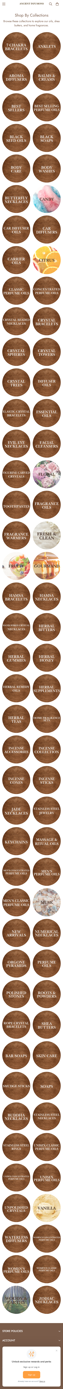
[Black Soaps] (47, 138)
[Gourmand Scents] (47, 566)
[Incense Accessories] (16, 749)
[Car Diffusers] (47, 229)
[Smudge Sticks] (16, 1086)
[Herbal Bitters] (47, 627)
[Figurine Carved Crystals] (16, 474)
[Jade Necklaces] (16, 811)
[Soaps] (47, 1086)
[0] (57, 4)
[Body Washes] (47, 168)
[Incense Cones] (16, 780)
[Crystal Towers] (47, 352)
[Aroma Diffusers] (16, 77)
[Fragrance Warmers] (16, 535)
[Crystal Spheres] (16, 352)
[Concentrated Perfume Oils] (47, 291)
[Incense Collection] (47, 749)
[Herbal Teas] (16, 719)
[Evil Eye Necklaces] (16, 444)
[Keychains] (16, 841)
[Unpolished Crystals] (16, 1208)
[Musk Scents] (47, 902)
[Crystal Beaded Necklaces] (16, 321)
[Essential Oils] (47, 413)
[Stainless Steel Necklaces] (47, 1116)
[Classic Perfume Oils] (16, 291)
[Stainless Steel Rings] (16, 1147)
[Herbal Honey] (47, 658)
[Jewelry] (47, 811)
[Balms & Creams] (47, 77)
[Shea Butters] (47, 1025)
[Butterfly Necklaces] (16, 199)
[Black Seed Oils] (16, 138)
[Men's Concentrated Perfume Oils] (16, 872)
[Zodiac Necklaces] (47, 1300)
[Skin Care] (47, 1055)
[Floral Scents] (47, 474)
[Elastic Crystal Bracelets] (16, 413)
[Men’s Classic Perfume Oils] (16, 902)
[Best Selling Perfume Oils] (47, 107)
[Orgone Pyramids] (16, 963)
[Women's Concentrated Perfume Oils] (47, 1239)
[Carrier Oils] (16, 260)
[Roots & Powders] (47, 994)
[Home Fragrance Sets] (47, 719)
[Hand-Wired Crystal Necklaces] (16, 627)
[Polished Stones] (16, 994)
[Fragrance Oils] (47, 505)
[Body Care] (16, 168)
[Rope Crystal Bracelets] (16, 1025)
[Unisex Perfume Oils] (47, 1178)
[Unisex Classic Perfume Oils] (47, 1147)
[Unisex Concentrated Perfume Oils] (16, 1178)
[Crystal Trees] (16, 382)
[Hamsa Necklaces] (47, 596)
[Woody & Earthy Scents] (16, 1300)
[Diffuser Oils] (47, 382)
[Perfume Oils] (47, 963)
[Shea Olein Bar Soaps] (16, 1055)
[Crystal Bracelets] (47, 321)
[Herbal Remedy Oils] (16, 688)
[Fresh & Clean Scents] (47, 535)
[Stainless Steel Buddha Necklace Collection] (16, 1116)
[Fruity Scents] (16, 566)
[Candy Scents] (47, 199)
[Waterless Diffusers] (16, 1239)
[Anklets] (47, 46)
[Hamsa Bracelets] (16, 596)
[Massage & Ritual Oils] (47, 841)
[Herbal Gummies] (16, 658)
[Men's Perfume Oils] (47, 872)
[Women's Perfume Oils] (16, 1269)
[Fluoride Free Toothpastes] (16, 505)
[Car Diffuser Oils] (16, 229)
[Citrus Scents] (47, 260)
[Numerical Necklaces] (47, 933)
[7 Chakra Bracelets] (16, 46)
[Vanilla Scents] (47, 1208)
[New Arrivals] (16, 933)
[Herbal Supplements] (47, 688)
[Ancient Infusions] (31, 4)
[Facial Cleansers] (47, 444)
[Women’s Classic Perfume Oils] (47, 1269)
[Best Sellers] (16, 107)
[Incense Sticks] (47, 780)
